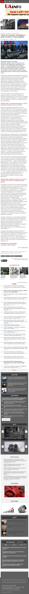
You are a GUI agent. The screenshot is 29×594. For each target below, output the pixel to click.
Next (27, 25)
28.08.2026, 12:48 (7, 466)
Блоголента (14, 582)
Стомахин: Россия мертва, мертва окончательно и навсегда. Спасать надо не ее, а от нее (14, 278)
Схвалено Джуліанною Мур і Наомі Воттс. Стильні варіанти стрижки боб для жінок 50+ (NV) (14, 465)
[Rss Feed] (5, 1)
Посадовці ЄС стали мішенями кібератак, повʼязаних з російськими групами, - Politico (17, 378)
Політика (12, 579)
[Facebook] (7, 1)
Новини (14, 284)
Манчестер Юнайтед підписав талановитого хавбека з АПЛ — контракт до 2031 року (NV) (14, 468)
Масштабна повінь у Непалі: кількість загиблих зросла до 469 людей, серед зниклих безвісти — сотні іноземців (15, 321)
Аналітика (14, 374)
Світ (24, 579)
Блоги (14, 517)
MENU (2, 1)
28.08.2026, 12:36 (7, 470)
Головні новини (8, 579)
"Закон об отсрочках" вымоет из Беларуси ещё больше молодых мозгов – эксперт (4, 278)
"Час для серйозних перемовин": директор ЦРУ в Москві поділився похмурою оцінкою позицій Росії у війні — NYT (15, 304)
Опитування (14, 395)
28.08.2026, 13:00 (7, 462)
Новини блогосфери (15, 33)
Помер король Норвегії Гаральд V (11, 325)
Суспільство (17, 579)
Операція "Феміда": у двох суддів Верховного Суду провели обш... (6, 27)
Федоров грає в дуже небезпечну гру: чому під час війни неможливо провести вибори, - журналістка (17, 384)
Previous (1, 25)
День (6, 544)
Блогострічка (14, 457)
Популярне (20, 542)
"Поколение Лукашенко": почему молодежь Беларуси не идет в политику (14, 104)
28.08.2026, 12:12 (7, 479)
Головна (3, 579)
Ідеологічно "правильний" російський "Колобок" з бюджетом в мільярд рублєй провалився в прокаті (16, 532)
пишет (18, 71)
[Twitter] (9, 1)
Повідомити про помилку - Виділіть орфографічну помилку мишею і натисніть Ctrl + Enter (13, 252)
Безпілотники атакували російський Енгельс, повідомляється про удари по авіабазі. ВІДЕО (14, 453)
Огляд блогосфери (8, 582)
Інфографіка (14, 501)
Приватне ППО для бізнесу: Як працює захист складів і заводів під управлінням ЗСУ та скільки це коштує (17, 390)
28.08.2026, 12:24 (7, 475)
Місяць (14, 544)
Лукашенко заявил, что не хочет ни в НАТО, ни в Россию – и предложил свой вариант (14, 181)
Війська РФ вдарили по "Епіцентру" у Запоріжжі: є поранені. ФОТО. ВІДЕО (15, 438)
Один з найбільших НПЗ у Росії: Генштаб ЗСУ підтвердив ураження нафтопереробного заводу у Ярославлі (15, 308)
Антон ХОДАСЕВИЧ (23, 247)
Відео (3, 582)
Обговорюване (10, 542)
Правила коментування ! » (23, 282)
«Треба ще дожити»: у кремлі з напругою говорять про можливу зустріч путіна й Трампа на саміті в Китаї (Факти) (15, 473)
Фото (14, 424)
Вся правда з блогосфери (5, 33)
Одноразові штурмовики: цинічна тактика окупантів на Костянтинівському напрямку (16, 521)
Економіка (21, 579)
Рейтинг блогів (18, 582)
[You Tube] (11, 1)
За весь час (22, 544)
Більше (14, 370)
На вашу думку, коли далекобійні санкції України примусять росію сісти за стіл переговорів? (14, 399)
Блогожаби (14, 483)
